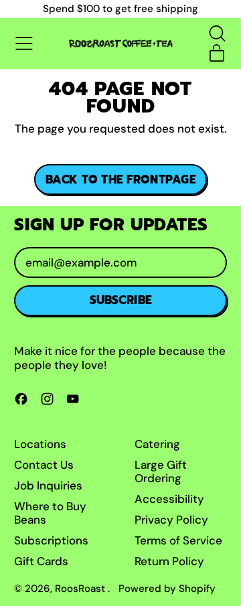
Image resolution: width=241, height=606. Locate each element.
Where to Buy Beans (50, 513)
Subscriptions (51, 540)
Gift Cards (41, 561)
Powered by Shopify (167, 588)
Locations (40, 444)
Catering (157, 444)
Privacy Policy (171, 519)
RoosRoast (81, 588)
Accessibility (169, 498)
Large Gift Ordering (161, 471)
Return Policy (169, 561)
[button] (217, 33)
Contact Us (44, 464)
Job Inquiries (48, 485)
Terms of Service (178, 540)
